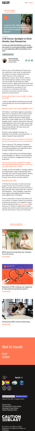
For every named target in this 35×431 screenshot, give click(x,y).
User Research (8, 54)
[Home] (6, 2)
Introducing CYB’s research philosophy (16, 322)
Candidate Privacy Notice (10, 408)
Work (26, 2)
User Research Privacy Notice (11, 406)
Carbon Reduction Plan (9, 410)
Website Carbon (21, 396)
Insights (31, 2)
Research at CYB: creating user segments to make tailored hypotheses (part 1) (17, 288)
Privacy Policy (6, 404)
